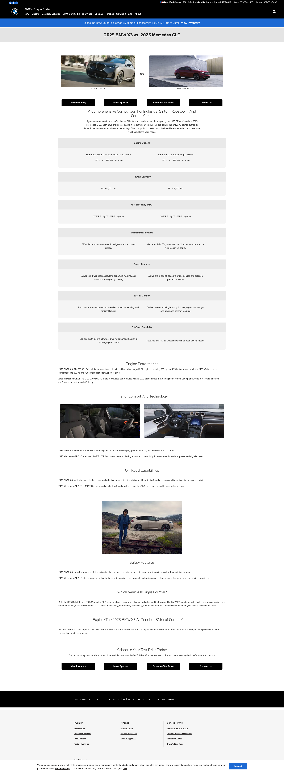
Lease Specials (120, 102)
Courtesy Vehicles (51, 14)
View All (171, 699)
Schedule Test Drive (163, 102)
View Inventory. (190, 22)
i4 (149, 699)
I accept (238, 766)
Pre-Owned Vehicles (82, 734)
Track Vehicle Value (175, 744)
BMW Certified (80, 739)
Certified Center (173, 2)
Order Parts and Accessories (179, 734)
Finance (110, 14)
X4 (129, 699)
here (125, 768)
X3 (124, 699)
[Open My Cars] (273, 11)
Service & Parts (124, 14)
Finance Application (129, 734)
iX (154, 699)
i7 (158, 699)
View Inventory (78, 102)
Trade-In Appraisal (128, 739)
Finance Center (127, 728)
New (27, 14)
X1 (118, 699)
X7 (144, 699)
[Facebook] (10, 2)
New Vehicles (79, 728)
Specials (99, 14)
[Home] (15, 11)
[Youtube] (13, 2)
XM (163, 699)
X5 (134, 699)
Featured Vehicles (81, 744)
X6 (139, 699)
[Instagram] (16, 2)
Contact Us (206, 102)
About (138, 14)
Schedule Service (174, 739)
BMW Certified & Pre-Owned (77, 14)
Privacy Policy (62, 768)
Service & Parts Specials (177, 728)
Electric (35, 14)
